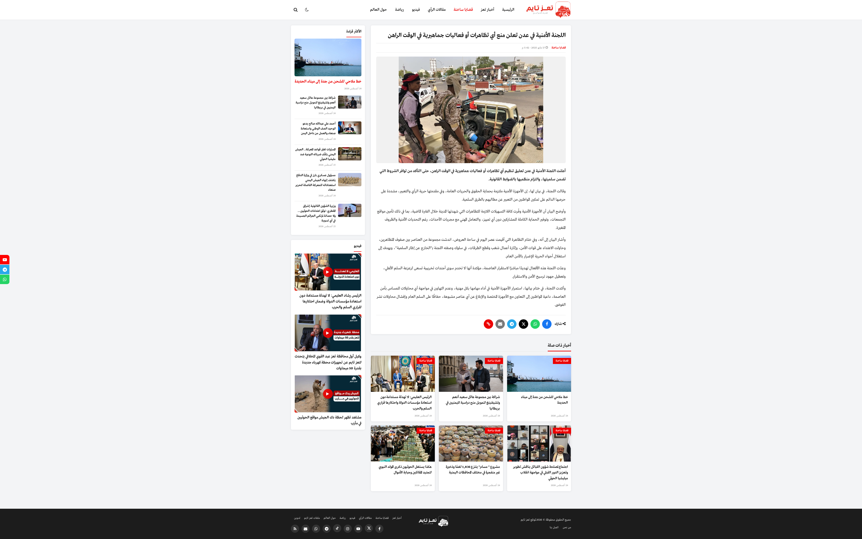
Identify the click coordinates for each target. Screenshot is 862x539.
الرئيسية (508, 9)
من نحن (567, 527)
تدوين (297, 518)
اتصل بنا (554, 527)
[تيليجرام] (512, 324)
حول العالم (378, 9)
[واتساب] (535, 324)
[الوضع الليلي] (307, 10)
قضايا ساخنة (463, 9)
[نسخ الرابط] (488, 324)
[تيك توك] (337, 528)
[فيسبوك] (547, 324)
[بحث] (295, 10)
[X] (523, 324)
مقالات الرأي (437, 9)
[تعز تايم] (544, 10)
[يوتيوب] (358, 529)
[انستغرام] (348, 529)
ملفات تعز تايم (312, 518)
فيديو (416, 9)
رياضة (399, 9)
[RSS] (295, 529)
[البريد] (500, 324)
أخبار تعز (487, 9)
